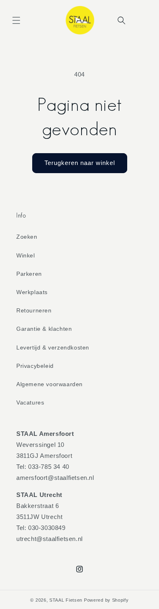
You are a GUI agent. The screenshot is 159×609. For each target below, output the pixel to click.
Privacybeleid (35, 366)
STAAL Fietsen (65, 600)
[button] (16, 20)
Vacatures (30, 402)
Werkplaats (32, 292)
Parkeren (29, 273)
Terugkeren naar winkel (79, 162)
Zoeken (27, 236)
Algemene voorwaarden (49, 384)
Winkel (25, 255)
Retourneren (34, 310)
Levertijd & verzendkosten (52, 347)
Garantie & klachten (44, 328)
